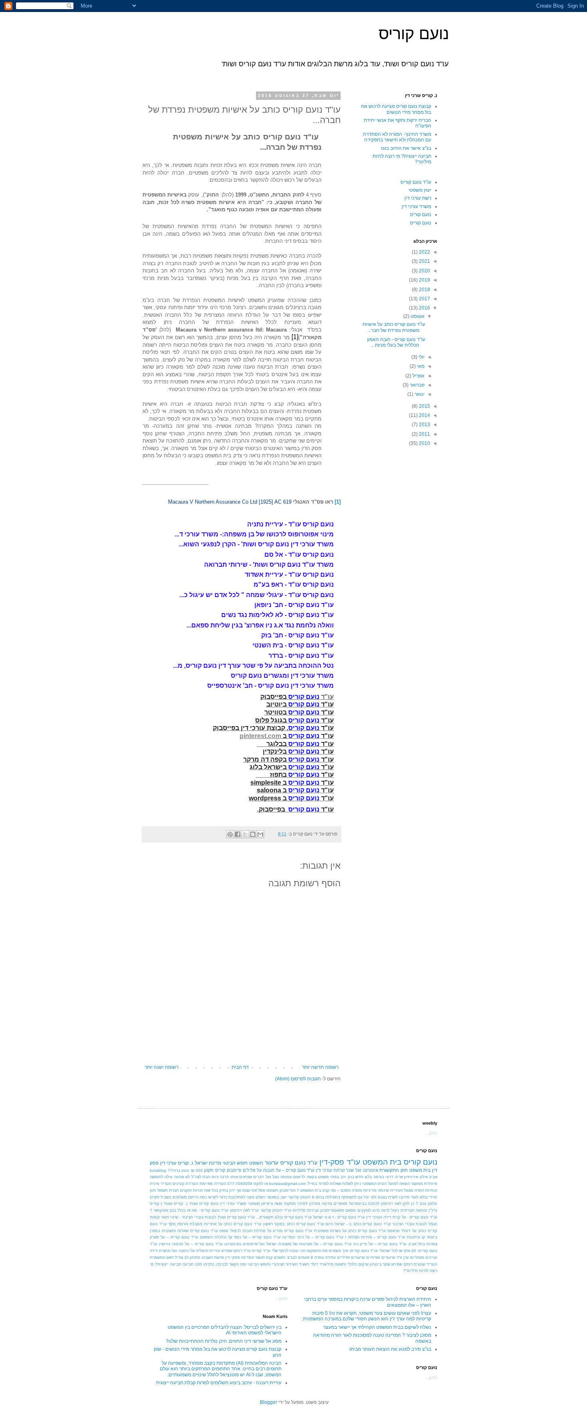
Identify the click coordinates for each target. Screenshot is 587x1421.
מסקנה (290, 1203)
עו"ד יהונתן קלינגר (276, 1210)
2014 (424, 415)
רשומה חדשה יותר (320, 1067)
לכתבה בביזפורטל (364, 1203)
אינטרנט (370, 1170)
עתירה (330, 1257)
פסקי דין (232, 1257)
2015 (424, 406)
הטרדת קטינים (185, 1183)
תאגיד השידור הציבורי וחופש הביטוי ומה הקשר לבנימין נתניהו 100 (252, 1264)
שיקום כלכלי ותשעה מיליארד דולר (340, 1264)
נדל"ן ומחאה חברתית (419, 1210)
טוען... (431, 1133)
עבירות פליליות (306, 1210)
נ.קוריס (156, 1203)
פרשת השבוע (213, 1257)
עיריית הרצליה (208, 1250)
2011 (424, 434)
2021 (424, 261)
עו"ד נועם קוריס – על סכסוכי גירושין (191, 1244)
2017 (424, 299)
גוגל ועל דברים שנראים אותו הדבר (249, 1177)
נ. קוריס (186, 1163)
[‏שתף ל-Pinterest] (230, 834)
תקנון (209, 1170)
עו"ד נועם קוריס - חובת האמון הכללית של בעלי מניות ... (396, 342)
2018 (424, 289)
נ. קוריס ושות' (176, 1203)
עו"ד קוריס (261, 1250)
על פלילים (252, 1170)
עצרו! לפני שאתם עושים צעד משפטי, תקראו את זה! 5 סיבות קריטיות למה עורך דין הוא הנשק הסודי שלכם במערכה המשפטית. (366, 1316)
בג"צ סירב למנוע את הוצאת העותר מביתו (390, 1349)
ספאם (350, 1210)
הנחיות (431, 1190)
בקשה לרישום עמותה (298, 1177)
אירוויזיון (411, 1177)
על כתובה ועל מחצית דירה (172, 1250)
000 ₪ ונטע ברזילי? (185, 1170)
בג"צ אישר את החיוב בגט (406, 148)
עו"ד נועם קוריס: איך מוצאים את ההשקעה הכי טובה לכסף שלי (325, 1250)
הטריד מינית (160, 1183)
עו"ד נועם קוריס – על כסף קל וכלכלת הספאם (240, 1237)
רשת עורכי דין (418, 198)
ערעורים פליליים (351, 1257)
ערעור (271, 1162)
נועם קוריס (414, 33)
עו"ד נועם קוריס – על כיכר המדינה (312, 1237)
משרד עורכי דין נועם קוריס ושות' (217, 1203)
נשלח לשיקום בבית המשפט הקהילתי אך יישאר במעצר (377, 1327)
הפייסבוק (287, 1190)
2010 (424, 443)
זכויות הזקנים (191, 1190)
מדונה (327, 1203)
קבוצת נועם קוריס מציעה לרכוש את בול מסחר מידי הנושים (396, 109)
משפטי (254, 1203)
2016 (424, 308)
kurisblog (158, 1170)
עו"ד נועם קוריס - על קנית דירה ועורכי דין (401, 1217)
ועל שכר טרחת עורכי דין (338, 1170)
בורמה (378, 1177)
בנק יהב (347, 1177)
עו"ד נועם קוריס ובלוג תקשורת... (284, 1217)
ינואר (418, 394)
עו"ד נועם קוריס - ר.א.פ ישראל (339, 1217)
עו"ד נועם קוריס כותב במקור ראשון (293, 1224)
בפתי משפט (328, 1177)
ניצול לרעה (390, 1210)
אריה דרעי (394, 1177)
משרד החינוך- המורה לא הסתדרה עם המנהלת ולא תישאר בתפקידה (397, 137)
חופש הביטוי (235, 1163)
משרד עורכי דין (416, 206)
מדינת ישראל (208, 1163)
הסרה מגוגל (414, 1190)
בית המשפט (382, 1162)
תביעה (188, 1264)
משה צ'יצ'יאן (271, 1203)
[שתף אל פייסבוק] (238, 834)
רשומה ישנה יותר (161, 1067)
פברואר (416, 385)
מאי (420, 366)
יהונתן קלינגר (299, 1197)
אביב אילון (428, 1177)
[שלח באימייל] (260, 834)
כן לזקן (408, 1203)
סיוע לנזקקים (368, 1210)
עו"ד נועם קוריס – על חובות (288, 1170)
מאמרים (340, 1203)
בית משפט (420, 1170)
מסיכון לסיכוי (308, 1203)
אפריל (417, 376)
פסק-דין (331, 1162)
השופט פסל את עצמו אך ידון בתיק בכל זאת (241, 1190)
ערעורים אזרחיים (380, 1257)
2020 (424, 271)
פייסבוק (234, 1170)
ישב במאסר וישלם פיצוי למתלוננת (257, 1197)
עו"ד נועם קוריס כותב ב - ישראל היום (358, 1224)
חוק (153, 1190)
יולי (420, 357)
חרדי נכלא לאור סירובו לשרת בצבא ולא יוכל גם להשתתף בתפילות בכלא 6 (374, 1197)
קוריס (220, 1170)
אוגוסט (416, 316)
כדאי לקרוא (217, 1197)
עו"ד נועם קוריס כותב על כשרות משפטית (350, 1230)
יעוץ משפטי (420, 190)
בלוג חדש (363, 1177)
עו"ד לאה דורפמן (244, 1210)
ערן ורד (403, 1257)
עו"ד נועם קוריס (416, 182)
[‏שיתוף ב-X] (245, 834)
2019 (424, 280)
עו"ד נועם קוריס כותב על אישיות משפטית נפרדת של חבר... (394, 327)
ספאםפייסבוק (332, 1210)
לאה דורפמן (391, 1203)
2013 (424, 424)
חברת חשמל (168, 1190)
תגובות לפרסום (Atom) (298, 1079)
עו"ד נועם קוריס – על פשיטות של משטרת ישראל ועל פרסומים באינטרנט (288, 1244)
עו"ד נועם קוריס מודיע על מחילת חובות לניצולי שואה (265, 1230)
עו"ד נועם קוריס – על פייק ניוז (380, 1244)
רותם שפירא (401, 1264)
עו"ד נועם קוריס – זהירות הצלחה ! (375, 1237)
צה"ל (179, 1257)
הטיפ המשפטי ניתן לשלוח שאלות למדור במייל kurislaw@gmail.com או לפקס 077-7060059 (307, 1183)
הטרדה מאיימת (213, 1183)
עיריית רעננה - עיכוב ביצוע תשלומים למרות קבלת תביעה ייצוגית (219, 1382)
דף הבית (240, 1067)
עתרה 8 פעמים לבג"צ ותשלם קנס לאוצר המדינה (282, 1257)
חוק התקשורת (393, 1170)
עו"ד (353, 1162)
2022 (424, 252)
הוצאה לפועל (399, 1183)
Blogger (268, 1402)
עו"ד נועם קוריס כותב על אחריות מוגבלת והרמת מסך (215, 1224)
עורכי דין (168, 1163)
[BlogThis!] (253, 834)
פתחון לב (192, 1257)
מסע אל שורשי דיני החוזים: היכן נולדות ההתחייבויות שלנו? (224, 1341)
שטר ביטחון (380, 1264)
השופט (256, 1163)
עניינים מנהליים (423, 1257)
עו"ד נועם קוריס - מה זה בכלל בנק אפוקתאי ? (189, 1210)
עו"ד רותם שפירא (236, 1250)
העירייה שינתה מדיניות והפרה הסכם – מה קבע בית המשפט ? (350, 1190)
